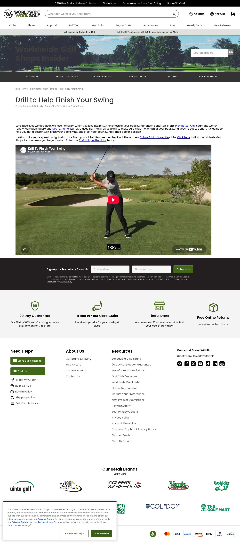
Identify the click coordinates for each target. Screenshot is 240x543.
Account (220, 13)
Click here (183, 137)
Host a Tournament (124, 388)
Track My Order (26, 380)
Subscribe (183, 269)
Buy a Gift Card (176, 3)
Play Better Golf (39, 88)
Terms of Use (45, 522)
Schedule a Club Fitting (126, 359)
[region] (60, 520)
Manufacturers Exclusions (128, 370)
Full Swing (46, 106)
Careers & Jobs (76, 370)
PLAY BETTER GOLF (137, 76)
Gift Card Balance (27, 403)
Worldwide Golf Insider (126, 382)
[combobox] (112, 14)
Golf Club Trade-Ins (124, 376)
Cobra (56, 129)
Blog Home (22, 88)
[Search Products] (175, 14)
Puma (65, 129)
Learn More (120, 473)
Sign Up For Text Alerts (167, 32)
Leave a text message (29, 360)
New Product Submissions (128, 400)
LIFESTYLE (172, 76)
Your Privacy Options (125, 412)
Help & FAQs (23, 386)
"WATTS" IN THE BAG (102, 76)
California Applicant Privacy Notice (134, 429)
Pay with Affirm (121, 406)
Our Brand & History (78, 359)
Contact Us (73, 376)
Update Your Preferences (128, 394)
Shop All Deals (121, 435)
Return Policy (23, 391)
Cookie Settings (74, 533)
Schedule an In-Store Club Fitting (142, 3)
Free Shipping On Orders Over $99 (78, 32)
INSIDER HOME (32, 76)
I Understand (101, 533)
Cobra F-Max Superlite (154, 137)
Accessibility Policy (124, 423)
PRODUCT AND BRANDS (67, 76)
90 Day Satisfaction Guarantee (131, 364)
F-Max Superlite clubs (92, 140)
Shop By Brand (121, 441)
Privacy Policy (66, 282)
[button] (197, 14)
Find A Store (73, 364)
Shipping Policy (25, 397)
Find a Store (109, 3)
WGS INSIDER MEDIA (208, 76)
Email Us (22, 371)
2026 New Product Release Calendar (75, 3)
